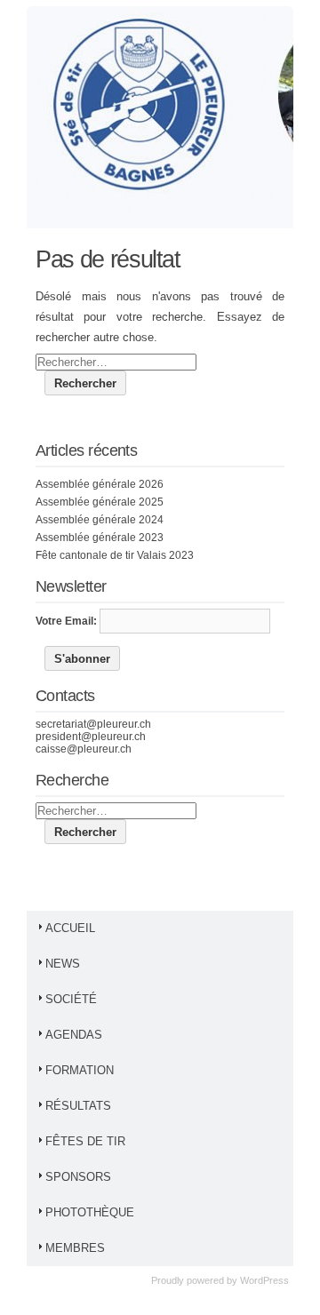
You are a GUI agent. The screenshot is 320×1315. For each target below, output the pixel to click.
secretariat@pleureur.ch (93, 724)
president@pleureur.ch (91, 736)
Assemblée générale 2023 (100, 537)
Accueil (70, 928)
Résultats (78, 1105)
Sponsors (78, 1177)
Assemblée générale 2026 (100, 484)
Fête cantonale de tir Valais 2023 (115, 555)
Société (71, 999)
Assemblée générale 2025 (100, 502)
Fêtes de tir (85, 1141)
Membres (75, 1248)
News (62, 963)
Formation (79, 1070)
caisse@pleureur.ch (84, 749)
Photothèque (89, 1212)
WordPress (264, 1280)
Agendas (73, 1034)
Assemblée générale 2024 (100, 520)
